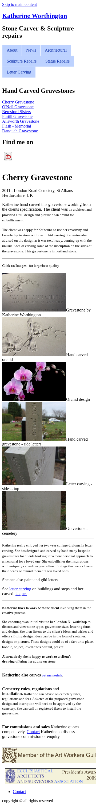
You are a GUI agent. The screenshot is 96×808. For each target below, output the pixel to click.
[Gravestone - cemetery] (34, 528)
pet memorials (52, 675)
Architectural (56, 50)
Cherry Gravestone (18, 102)
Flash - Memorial (16, 126)
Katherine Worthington (34, 15)
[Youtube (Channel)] (8, 159)
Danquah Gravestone (20, 131)
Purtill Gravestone (17, 116)
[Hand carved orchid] (34, 354)
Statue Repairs (57, 61)
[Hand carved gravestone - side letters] (34, 439)
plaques (20, 593)
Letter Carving (19, 72)
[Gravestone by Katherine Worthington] (34, 310)
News (31, 50)
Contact (33, 731)
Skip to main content (19, 4)
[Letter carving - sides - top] (34, 484)
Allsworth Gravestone (20, 121)
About (12, 50)
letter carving (20, 589)
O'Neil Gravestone (18, 107)
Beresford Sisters (16, 111)
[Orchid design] (34, 399)
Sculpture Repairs (22, 61)
